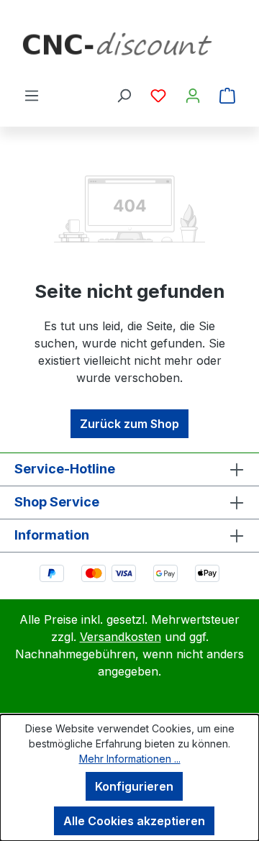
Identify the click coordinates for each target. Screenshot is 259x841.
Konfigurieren (134, 786)
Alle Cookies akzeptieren (134, 821)
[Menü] (31, 95)
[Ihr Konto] (193, 95)
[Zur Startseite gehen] (129, 49)
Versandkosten (120, 636)
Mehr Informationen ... (130, 759)
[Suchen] (123, 95)
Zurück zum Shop (129, 424)
